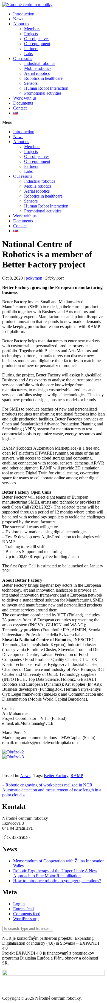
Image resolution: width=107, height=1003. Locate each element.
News (18, 19)
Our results (22, 58)
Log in (19, 903)
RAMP (77, 775)
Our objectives (36, 38)
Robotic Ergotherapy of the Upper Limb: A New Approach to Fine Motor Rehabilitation (55, 873)
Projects (31, 33)
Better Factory (56, 775)
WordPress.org (26, 918)
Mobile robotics (37, 68)
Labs (28, 53)
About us (21, 23)
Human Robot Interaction (46, 88)
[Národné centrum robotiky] (27, 4)
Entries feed (23, 908)
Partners (31, 48)
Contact (20, 108)
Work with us (24, 98)
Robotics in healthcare (43, 78)
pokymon (34, 278)
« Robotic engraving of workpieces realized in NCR (47, 785)
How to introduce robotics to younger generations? (57, 880)
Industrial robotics (39, 63)
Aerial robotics (37, 73)
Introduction (23, 14)
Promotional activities (42, 93)
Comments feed (26, 913)
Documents (23, 103)
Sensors (31, 83)
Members (32, 28)
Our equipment (37, 43)
